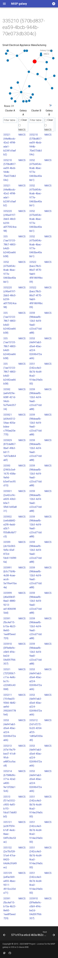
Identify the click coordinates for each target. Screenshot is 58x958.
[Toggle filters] (50, 105)
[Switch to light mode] (54, 4)
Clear (24, 120)
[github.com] (9, 953)
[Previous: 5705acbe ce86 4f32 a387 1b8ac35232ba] (4, 934)
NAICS (22, 129)
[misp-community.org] (4, 953)
